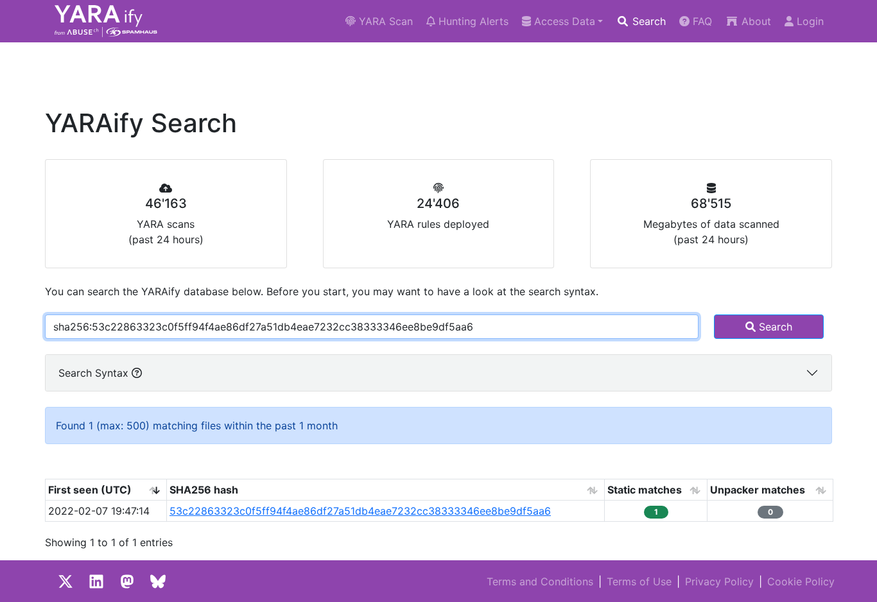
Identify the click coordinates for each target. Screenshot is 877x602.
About (754, 21)
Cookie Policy (801, 581)
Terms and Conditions (540, 581)
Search (647, 21)
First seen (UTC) (90, 489)
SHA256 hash (203, 489)
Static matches (644, 489)
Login (809, 21)
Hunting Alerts (471, 21)
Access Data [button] (563, 21)
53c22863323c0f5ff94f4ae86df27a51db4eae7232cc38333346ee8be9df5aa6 (360, 510)
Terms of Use (639, 581)
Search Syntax (95, 372)
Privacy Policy (719, 581)
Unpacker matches (757, 489)
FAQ (701, 21)
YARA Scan (384, 21)
